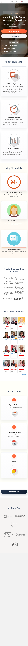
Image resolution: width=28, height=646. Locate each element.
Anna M (20, 367)
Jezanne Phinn (6, 367)
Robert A (5, 325)
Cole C (5, 353)
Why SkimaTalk (14, 36)
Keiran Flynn (21, 325)
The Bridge (8, 535)
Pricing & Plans (14, 491)
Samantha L (21, 339)
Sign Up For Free (14, 31)
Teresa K (13, 367)
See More (24, 374)
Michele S (13, 353)
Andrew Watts (14, 339)
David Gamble (14, 325)
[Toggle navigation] (25, 1)
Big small (14, 525)
